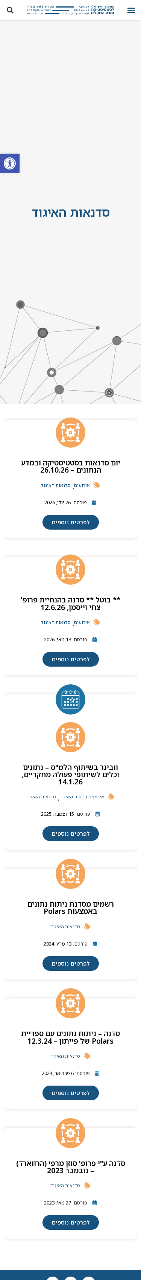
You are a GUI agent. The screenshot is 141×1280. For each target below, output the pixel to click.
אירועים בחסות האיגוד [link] (81, 796)
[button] (131, 10)
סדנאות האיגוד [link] (56, 485)
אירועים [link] (82, 485)
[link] (10, 163)
